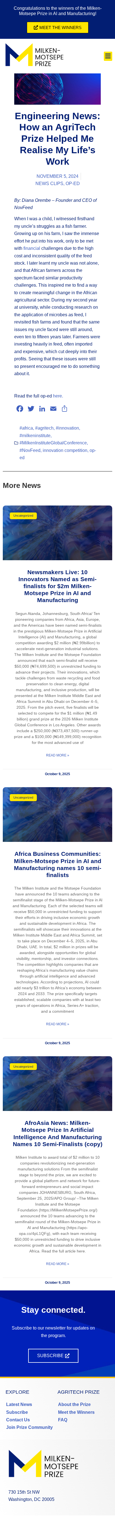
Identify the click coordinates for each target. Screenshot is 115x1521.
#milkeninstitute (35, 435)
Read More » (57, 755)
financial (31, 248)
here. (58, 396)
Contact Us (18, 1419)
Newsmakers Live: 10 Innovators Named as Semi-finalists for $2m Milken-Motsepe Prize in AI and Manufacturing (57, 586)
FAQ (62, 1419)
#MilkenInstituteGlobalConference (53, 442)
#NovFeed (30, 450)
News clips (49, 183)
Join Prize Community (29, 1427)
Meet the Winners (76, 1412)
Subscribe (17, 1412)
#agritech (44, 428)
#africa (26, 428)
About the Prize (74, 1404)
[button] (108, 56)
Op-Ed (73, 183)
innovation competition (65, 450)
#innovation (67, 428)
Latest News (19, 1404)
